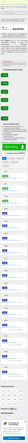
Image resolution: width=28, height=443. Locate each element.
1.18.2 (5, 108)
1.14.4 (5, 83)
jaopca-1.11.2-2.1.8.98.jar (9, 342)
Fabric (25, 129)
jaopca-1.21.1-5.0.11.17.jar (9, 178)
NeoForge (17, 129)
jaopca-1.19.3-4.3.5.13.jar (9, 228)
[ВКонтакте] (11, 409)
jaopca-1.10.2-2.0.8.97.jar (9, 358)
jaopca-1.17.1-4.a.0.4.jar (9, 265)
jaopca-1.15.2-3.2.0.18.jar (9, 290)
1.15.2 (5, 92)
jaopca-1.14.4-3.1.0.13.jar (9, 302)
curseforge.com (6, 65)
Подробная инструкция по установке (12, 142)
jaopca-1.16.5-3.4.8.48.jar (9, 277)
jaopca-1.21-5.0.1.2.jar (8, 190)
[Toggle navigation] (3, 2)
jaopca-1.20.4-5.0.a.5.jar (9, 203)
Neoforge (5, 176)
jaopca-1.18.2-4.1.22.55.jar (9, 252)
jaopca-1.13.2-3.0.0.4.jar (9, 314)
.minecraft (6, 136)
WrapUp (20, 329)
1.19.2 (5, 118)
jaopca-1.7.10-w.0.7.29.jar (9, 374)
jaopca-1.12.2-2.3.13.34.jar (9, 327)
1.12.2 (5, 75)
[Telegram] (16, 409)
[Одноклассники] (13, 409)
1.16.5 (5, 100)
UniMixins (21, 376)
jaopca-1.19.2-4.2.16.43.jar (9, 240)
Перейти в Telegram (14, 438)
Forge (12, 129)
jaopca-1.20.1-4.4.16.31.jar (9, 215)
